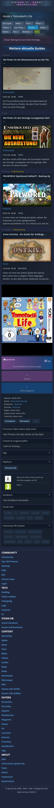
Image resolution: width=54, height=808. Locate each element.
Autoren (6, 737)
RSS (3, 574)
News (19, 23)
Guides (33, 27)
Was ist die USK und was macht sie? (30, 477)
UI (3, 614)
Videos (7, 27)
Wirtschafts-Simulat (19, 401)
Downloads (7, 675)
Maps (43, 27)
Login (4, 583)
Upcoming (7, 635)
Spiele (5, 640)
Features (6, 609)
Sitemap (6, 566)
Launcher (6, 732)
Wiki (37, 31)
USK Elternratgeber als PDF (27, 480)
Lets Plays (19, 27)
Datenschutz (8, 781)
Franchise (6, 741)
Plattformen (8, 715)
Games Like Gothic (11, 689)
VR (3, 728)
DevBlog (6, 592)
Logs (4, 605)
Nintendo (18, 404)
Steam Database (10, 622)
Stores (5, 724)
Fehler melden (9, 596)
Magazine (6, 719)
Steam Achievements (12, 627)
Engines (5, 710)
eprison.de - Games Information (26, 3)
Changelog (7, 601)
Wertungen (7, 680)
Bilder (39, 23)
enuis (45, 788)
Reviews (27, 31)
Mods (6, 31)
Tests (29, 23)
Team (4, 768)
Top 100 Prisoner (10, 561)
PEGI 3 (19, 485)
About (5, 772)
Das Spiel (7, 23)
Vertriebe (6, 706)
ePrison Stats (8, 579)
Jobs (4, 759)
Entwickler (7, 702)
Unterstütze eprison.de (13, 763)
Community (7, 557)
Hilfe (4, 570)
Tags (4, 750)
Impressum (7, 776)
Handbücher (8, 746)
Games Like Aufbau (11, 693)
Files (16, 31)
